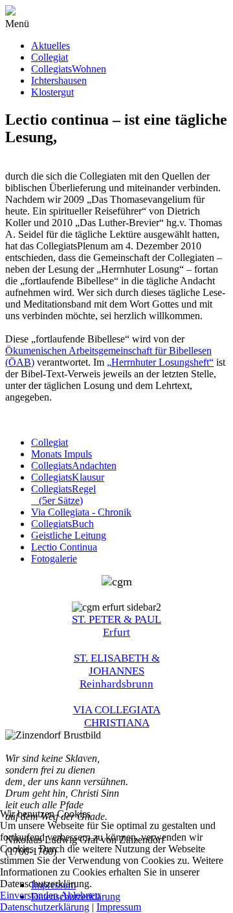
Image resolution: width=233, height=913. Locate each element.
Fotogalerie (54, 558)
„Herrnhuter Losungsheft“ (160, 362)
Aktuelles (50, 45)
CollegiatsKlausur (67, 477)
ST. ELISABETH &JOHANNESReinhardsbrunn (117, 671)
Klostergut (52, 92)
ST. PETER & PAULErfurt (116, 625)
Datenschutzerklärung (44, 906)
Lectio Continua (64, 546)
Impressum (118, 906)
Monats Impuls (61, 453)
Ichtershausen (59, 80)
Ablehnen (80, 895)
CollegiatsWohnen (68, 68)
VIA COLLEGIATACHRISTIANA (117, 716)
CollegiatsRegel (63, 494)
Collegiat (49, 57)
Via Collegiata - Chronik (81, 512)
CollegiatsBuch (62, 523)
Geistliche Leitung (68, 535)
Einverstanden (29, 895)
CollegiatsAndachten (73, 465)
